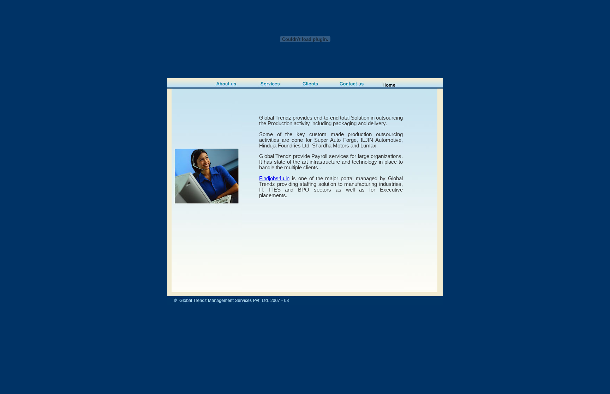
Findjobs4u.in (274, 178)
